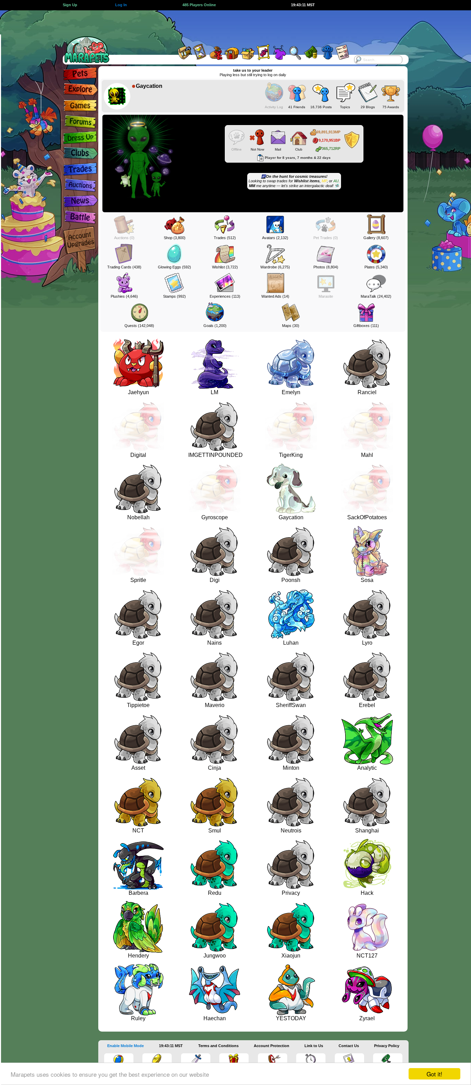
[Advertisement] (229, 25)
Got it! (434, 1073)
